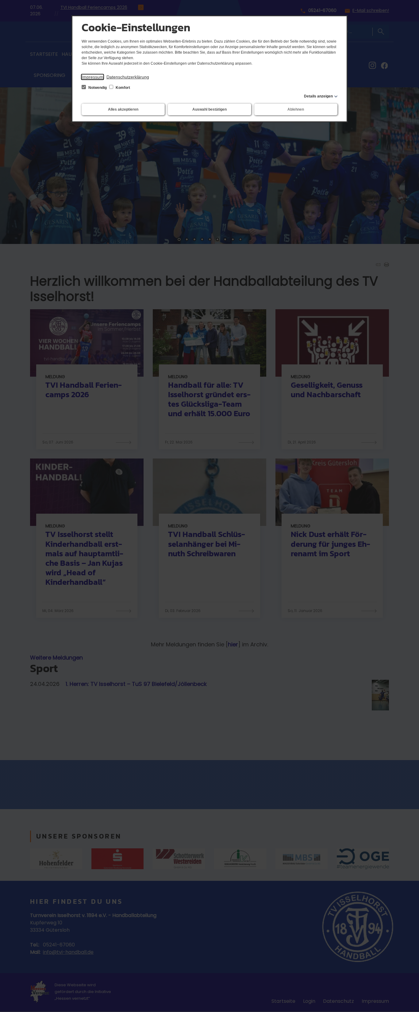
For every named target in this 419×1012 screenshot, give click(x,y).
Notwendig (97, 88)
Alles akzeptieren (123, 109)
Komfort (122, 88)
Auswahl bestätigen (209, 109)
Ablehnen (295, 109)
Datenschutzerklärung (127, 76)
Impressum (92, 76)
